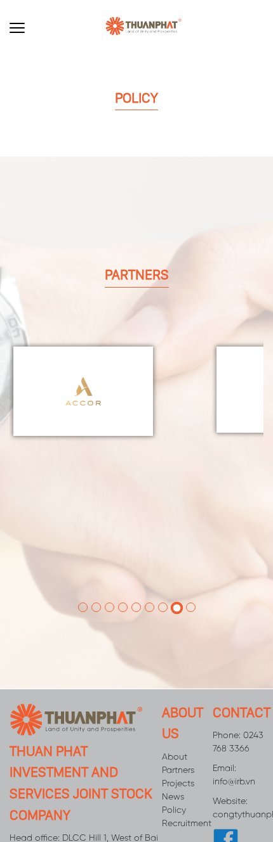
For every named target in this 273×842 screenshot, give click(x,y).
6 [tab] (149, 587)
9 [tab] (191, 587)
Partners (178, 751)
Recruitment (186, 805)
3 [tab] (109, 587)
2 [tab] (96, 587)
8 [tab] (176, 588)
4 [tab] (123, 587)
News (173, 778)
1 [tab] (83, 587)
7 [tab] (163, 587)
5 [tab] (136, 587)
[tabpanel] (176, 385)
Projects (178, 765)
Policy (174, 791)
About (174, 738)
